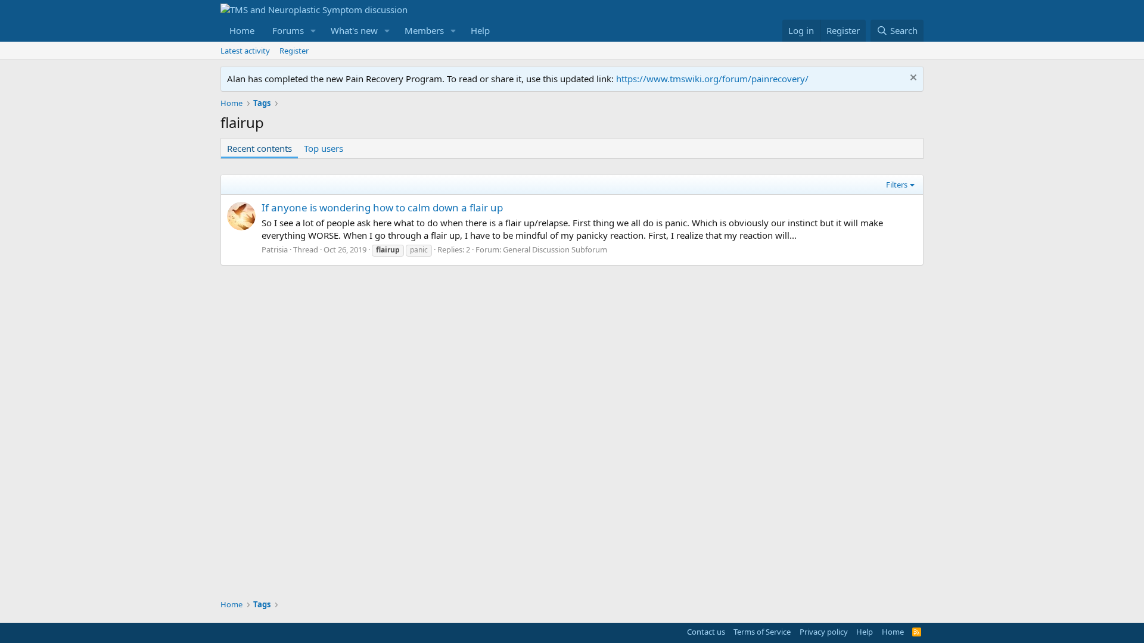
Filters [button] (896, 184)
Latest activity (245, 50)
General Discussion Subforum (555, 249)
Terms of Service (762, 631)
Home (241, 30)
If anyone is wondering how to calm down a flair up (382, 207)
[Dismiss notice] (912, 79)
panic (419, 250)
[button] (313, 31)
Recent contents (259, 148)
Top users (323, 148)
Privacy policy (824, 631)
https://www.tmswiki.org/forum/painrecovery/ (712, 79)
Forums (288, 30)
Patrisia (275, 249)
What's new (354, 30)
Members (424, 30)
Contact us (706, 631)
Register (294, 50)
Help (480, 30)
